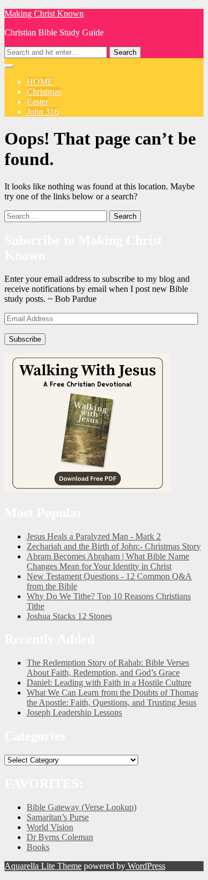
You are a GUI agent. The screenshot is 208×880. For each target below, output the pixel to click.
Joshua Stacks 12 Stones (69, 616)
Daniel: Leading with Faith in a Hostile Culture (109, 682)
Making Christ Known (44, 13)
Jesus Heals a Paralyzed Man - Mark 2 (94, 536)
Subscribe (25, 339)
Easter (37, 101)
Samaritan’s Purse (58, 817)
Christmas (44, 91)
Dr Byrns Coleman (60, 837)
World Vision (50, 827)
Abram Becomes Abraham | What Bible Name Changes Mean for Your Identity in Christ (108, 561)
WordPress (145, 866)
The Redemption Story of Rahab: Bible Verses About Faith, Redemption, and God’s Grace (108, 667)
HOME (40, 81)
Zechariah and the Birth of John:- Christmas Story (114, 546)
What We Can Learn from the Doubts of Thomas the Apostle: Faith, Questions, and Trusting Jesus (112, 697)
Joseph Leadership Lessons (74, 712)
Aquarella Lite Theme (43, 866)
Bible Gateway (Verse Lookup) (81, 807)
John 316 (43, 111)
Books (38, 847)
